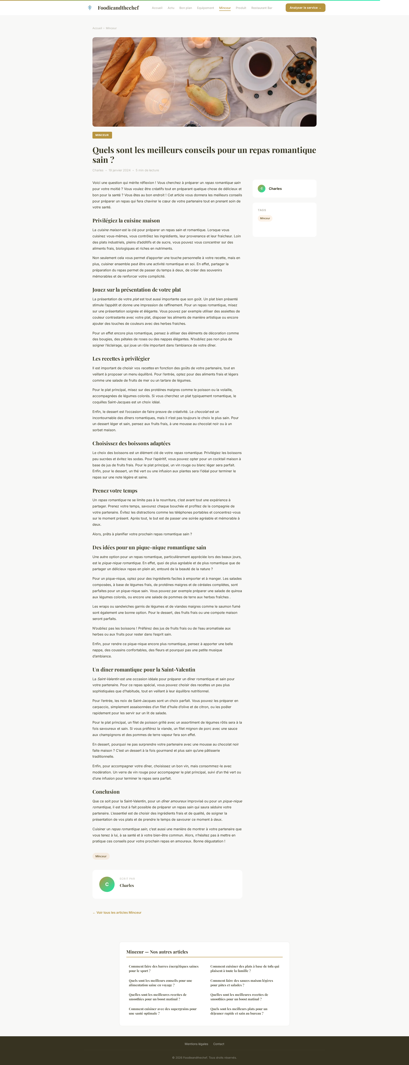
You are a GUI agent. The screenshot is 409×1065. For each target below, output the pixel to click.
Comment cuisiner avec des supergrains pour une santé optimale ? (163, 1011)
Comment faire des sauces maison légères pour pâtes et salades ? (241, 982)
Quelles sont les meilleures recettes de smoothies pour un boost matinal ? (158, 996)
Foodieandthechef (118, 7)
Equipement (205, 7)
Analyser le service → (305, 7)
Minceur (225, 7)
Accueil (157, 7)
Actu (171, 7)
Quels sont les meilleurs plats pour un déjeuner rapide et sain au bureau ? (238, 1011)
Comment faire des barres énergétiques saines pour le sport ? (164, 968)
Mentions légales (196, 1044)
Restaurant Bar (261, 7)
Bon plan (185, 7)
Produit (241, 7)
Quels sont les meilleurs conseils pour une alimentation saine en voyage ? (160, 982)
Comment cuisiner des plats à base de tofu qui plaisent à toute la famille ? (244, 968)
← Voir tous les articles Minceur (116, 912)
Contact (218, 1044)
